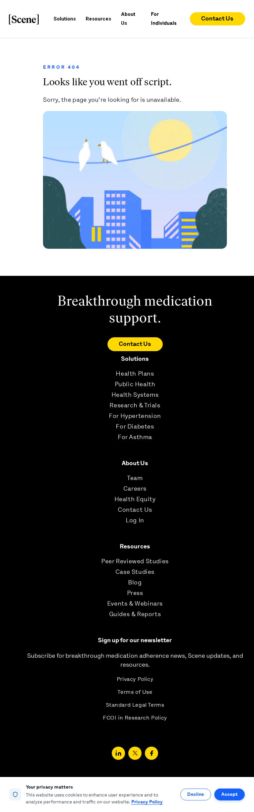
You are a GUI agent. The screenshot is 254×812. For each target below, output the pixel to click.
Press (135, 593)
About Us (135, 463)
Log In (135, 520)
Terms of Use (134, 692)
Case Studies (134, 571)
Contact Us (217, 18)
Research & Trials (134, 405)
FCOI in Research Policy (135, 718)
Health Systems (134, 394)
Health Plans (135, 373)
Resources (135, 546)
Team (135, 478)
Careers (135, 488)
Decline (195, 794)
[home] (24, 19)
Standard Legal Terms (135, 705)
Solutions (135, 358)
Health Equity (135, 499)
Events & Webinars (135, 603)
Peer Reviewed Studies (135, 561)
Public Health (135, 384)
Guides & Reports (135, 614)
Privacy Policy (135, 679)
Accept (229, 794)
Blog (135, 582)
